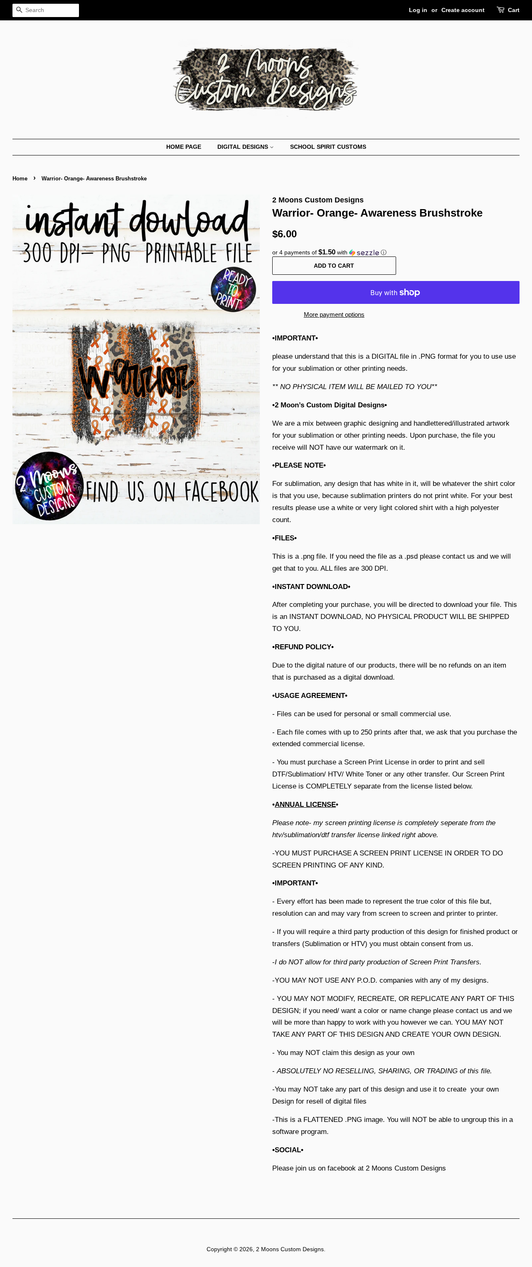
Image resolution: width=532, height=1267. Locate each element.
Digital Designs (243, 146)
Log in (418, 10)
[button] (396, 252)
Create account (463, 10)
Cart (514, 10)
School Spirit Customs (328, 146)
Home (19, 178)
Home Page (183, 146)
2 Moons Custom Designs (290, 1249)
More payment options (334, 314)
